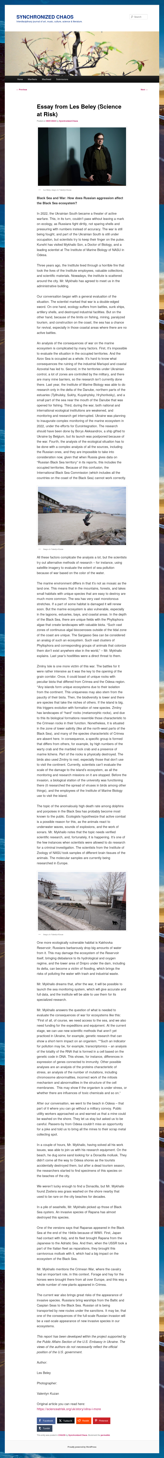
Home (20, 79)
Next (144, 89)
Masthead (46, 79)
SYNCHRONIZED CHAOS (45, 16)
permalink (105, 1435)
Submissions (62, 79)
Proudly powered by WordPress (82, 1446)
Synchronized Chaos (68, 120)
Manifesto (32, 79)
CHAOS (61, 1435)
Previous (21, 89)
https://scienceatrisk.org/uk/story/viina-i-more (69, 1408)
